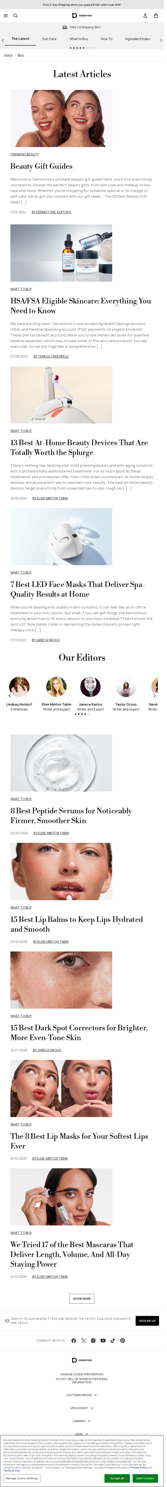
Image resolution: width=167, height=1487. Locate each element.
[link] (145, 16)
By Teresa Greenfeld (51, 356)
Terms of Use (11, 1470)
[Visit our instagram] (93, 1340)
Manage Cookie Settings (21, 1478)
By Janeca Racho (46, 640)
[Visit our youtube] (103, 1340)
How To (106, 39)
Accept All (117, 1478)
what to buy (21, 799)
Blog (21, 55)
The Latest (20, 38)
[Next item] (154, 696)
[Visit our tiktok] (113, 1340)
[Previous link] (3, 40)
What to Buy (79, 39)
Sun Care (49, 39)
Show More (82, 1298)
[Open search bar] (15, 16)
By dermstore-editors (51, 212)
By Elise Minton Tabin (50, 498)
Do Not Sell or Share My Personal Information (82, 1380)
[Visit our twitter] (83, 1340)
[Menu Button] (5, 16)
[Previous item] (9, 696)
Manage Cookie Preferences (81, 1374)
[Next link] (161, 40)
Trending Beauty (24, 154)
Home (8, 55)
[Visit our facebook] (74, 1340)
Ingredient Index (137, 39)
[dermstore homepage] (82, 15)
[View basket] (156, 16)
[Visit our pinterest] (122, 1340)
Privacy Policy (139, 1467)
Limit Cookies (145, 1478)
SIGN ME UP (147, 1321)
